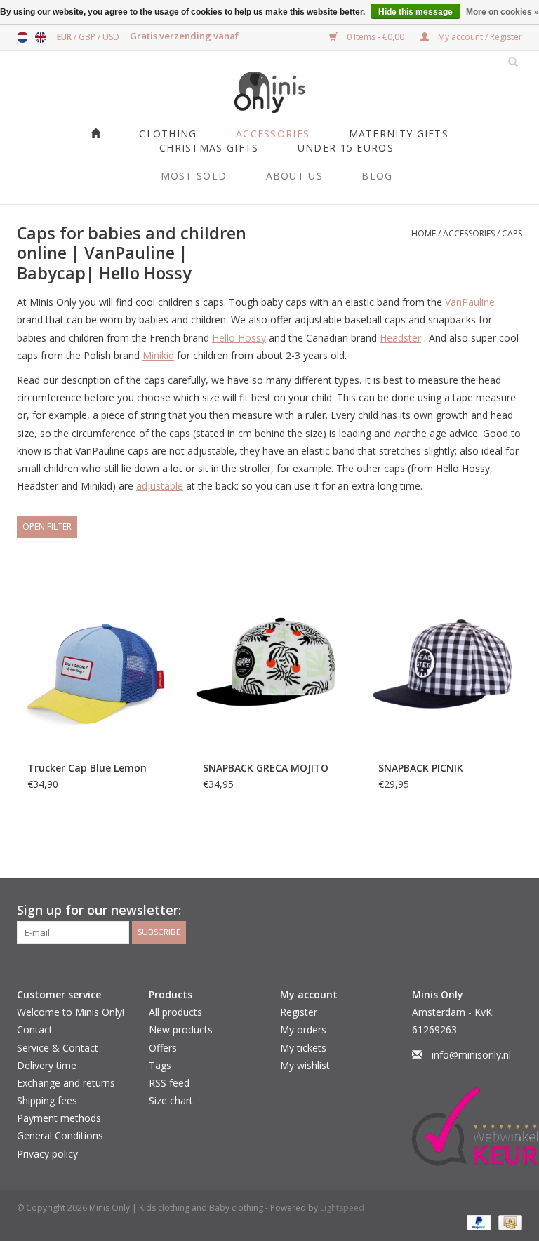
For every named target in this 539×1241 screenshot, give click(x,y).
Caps (512, 233)
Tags (160, 1065)
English (40, 37)
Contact (35, 1029)
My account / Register (479, 37)
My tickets (303, 1047)
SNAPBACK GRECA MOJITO (265, 767)
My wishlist (305, 1065)
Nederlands (22, 37)
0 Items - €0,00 (375, 37)
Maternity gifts (399, 133)
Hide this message (415, 12)
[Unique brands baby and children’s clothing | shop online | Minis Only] (269, 92)
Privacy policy (47, 1153)
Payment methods (59, 1118)
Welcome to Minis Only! (70, 1012)
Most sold (194, 175)
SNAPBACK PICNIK (420, 767)
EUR (65, 37)
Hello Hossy (239, 337)
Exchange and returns (66, 1082)
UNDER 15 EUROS (346, 147)
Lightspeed (342, 1208)
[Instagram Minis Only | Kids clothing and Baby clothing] (511, 910)
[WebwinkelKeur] (467, 1127)
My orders (303, 1029)
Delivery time (46, 1065)
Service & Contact (57, 1047)
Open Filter (47, 526)
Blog (376, 175)
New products (181, 1029)
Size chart (171, 1100)
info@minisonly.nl (471, 1054)
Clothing (168, 133)
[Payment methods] (477, 1222)
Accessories (273, 133)
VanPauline (470, 302)
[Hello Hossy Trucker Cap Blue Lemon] (94, 672)
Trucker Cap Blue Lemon (87, 767)
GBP (88, 37)
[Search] (508, 62)
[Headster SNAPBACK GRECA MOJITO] (269, 672)
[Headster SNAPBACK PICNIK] (445, 672)
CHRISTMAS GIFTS (209, 147)
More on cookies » (502, 12)
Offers (163, 1047)
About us (294, 175)
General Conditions (60, 1135)
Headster (400, 337)
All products (175, 1012)
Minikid (158, 355)
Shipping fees (47, 1100)
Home (423, 233)
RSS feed (169, 1082)
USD (110, 37)
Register (298, 1012)
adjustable (159, 485)
